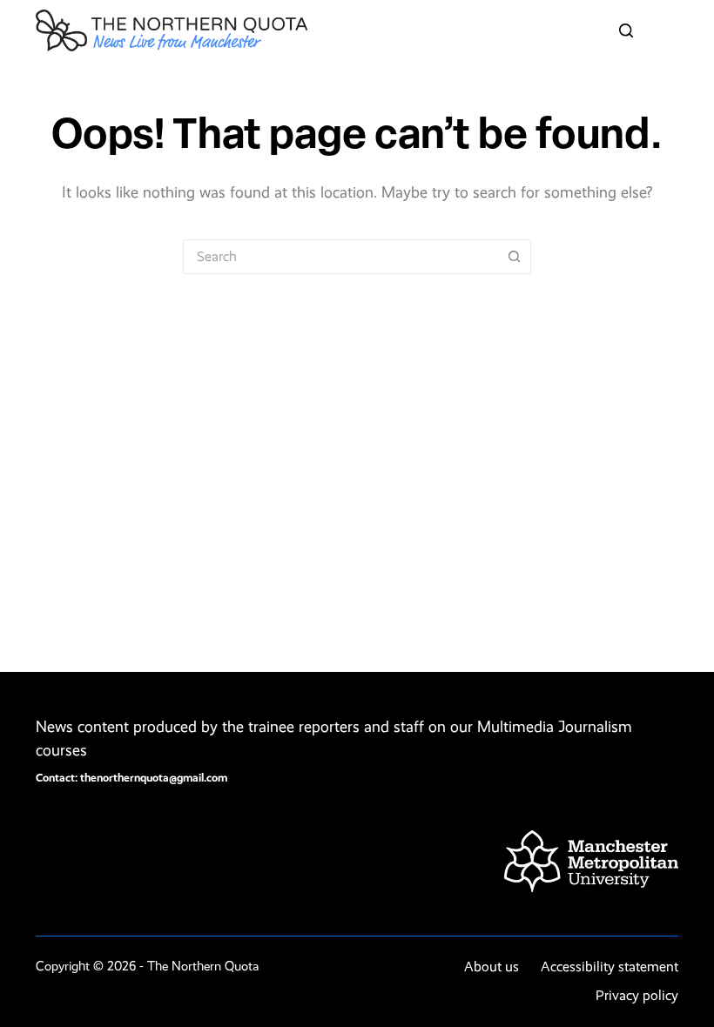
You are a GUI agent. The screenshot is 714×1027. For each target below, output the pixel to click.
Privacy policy (637, 995)
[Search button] (513, 256)
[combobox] (340, 256)
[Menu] (670, 30)
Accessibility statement (609, 966)
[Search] (626, 30)
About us (491, 966)
